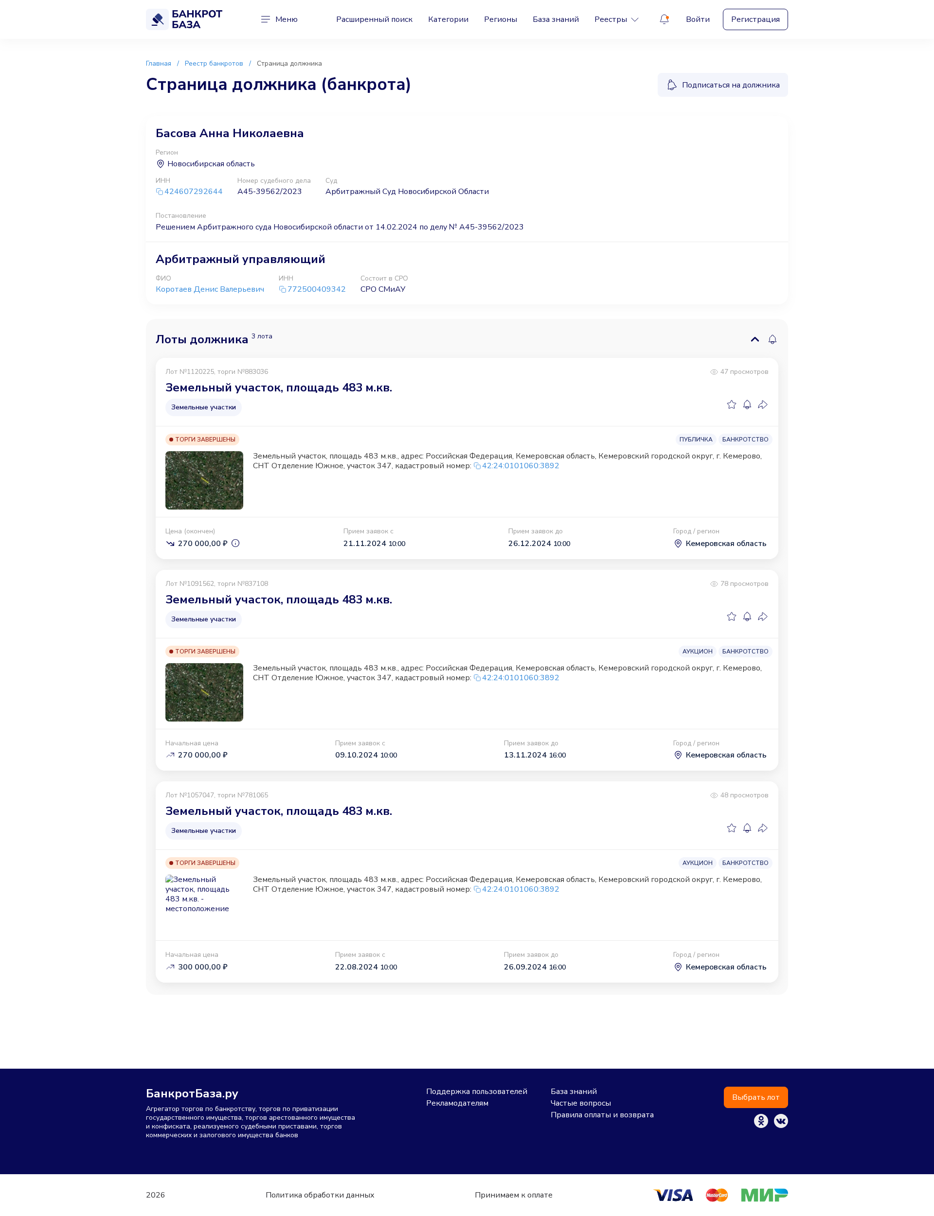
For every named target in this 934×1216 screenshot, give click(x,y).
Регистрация (755, 19)
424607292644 (193, 192)
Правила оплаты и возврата (602, 1115)
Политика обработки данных (320, 1195)
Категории (448, 19)
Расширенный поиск (374, 19)
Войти (698, 19)
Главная (158, 63)
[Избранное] (731, 404)
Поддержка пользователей (476, 1091)
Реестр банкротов (214, 63)
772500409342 (316, 289)
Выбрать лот (756, 1097)
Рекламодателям (457, 1103)
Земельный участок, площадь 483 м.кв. (278, 387)
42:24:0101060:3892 (520, 465)
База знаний (556, 19)
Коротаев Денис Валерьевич (210, 289)
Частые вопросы (581, 1103)
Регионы (500, 19)
